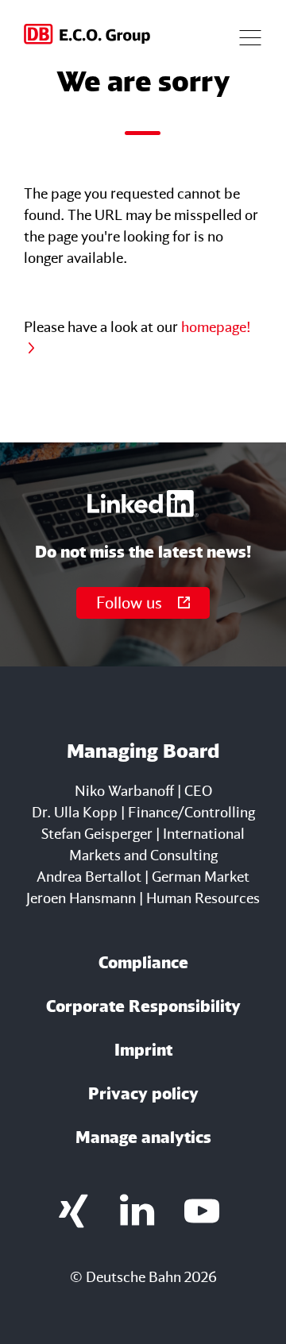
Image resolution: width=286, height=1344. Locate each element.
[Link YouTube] (202, 1211)
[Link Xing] (73, 1211)
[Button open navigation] (250, 36)
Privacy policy (143, 1093)
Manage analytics (143, 1137)
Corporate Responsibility (143, 1006)
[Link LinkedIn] (138, 1211)
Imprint (143, 1050)
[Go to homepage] (88, 36)
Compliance (143, 962)
